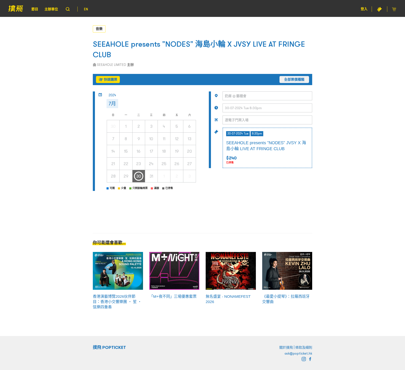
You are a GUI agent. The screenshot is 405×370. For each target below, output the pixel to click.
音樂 (99, 29)
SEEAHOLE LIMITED (111, 65)
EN (86, 9)
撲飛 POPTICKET (109, 347)
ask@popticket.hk (298, 353)
